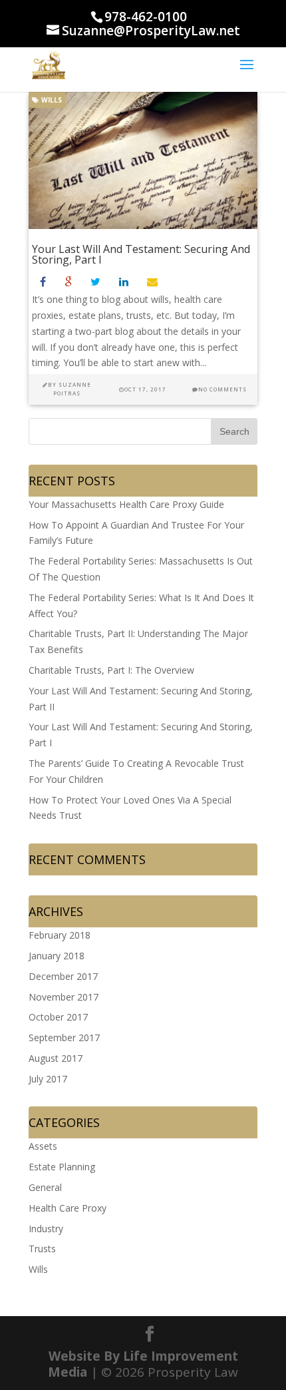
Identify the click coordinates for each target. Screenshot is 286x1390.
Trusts (42, 1248)
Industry (46, 1228)
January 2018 (56, 955)
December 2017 (63, 976)
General (45, 1187)
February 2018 (59, 935)
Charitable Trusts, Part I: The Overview (111, 670)
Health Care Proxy (67, 1208)
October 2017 (58, 1017)
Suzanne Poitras (72, 389)
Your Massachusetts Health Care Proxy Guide (126, 504)
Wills (50, 100)
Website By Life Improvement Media (143, 1364)
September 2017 (64, 1037)
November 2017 (63, 997)
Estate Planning (62, 1166)
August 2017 (55, 1058)
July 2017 (48, 1078)
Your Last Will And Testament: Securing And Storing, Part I (141, 254)
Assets (43, 1146)
